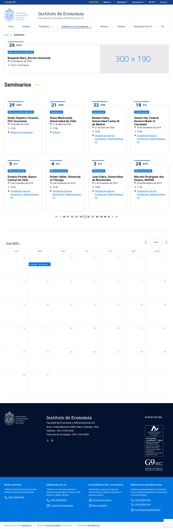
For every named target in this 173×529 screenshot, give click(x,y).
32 (72, 216)
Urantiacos (25, 525)
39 (101, 216)
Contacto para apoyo (102, 500)
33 (76, 216)
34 (81, 216)
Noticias (104, 26)
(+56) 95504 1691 (143, 500)
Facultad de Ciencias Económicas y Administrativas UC (109, 138)
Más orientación (99, 505)
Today (156, 242)
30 (64, 216)
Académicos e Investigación (76, 26)
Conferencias (141, 112)
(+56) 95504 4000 (16, 497)
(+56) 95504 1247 (143, 504)
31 (68, 216)
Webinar (56, 132)
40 (105, 216)
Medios (108, 2)
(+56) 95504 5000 (58, 500)
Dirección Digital (52, 525)
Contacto (121, 26)
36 (88, 216)
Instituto (26, 26)
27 (47, 258)
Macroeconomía (17, 171)
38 (97, 216)
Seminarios (56, 112)
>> (116, 216)
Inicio (11, 26)
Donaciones (137, 2)
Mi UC (151, 2)
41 (109, 216)
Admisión (93, 2)
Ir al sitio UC (9, 2)
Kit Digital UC (93, 525)
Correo (164, 2)
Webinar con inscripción (21, 132)
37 (93, 216)
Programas (46, 26)
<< (56, 216)
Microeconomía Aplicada (21, 52)
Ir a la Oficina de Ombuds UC (148, 510)
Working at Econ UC (143, 26)
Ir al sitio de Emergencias (61, 505)
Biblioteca (121, 2)
